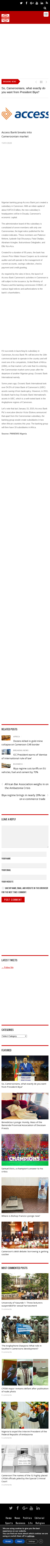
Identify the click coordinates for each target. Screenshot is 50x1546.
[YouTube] (37, 2)
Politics (27, 1522)
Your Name (6, 862)
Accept (8, 1541)
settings (30, 1536)
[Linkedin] (42, 2)
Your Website (7, 885)
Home (9, 1522)
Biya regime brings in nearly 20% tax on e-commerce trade (25, 801)
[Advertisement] (25, 50)
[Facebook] (26, 2)
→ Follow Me (7, 971)
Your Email (6, 873)
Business (18, 768)
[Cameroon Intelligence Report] (5, 20)
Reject (19, 1541)
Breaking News (21, 754)
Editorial (39, 1522)
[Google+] (31, 2)
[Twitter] (21, 2)
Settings (32, 1541)
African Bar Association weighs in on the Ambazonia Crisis (25, 790)
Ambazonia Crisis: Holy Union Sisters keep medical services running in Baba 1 (24, 92)
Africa (16, 740)
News (17, 1522)
